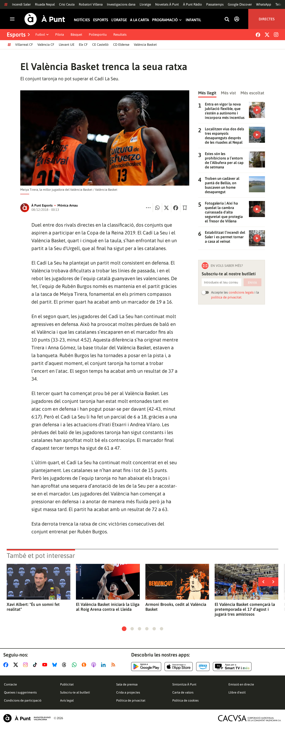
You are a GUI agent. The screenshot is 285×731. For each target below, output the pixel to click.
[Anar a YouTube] (45, 664)
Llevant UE (66, 44)
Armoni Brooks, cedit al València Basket (175, 607)
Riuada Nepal (45, 4)
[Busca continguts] (227, 20)
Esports (100, 20)
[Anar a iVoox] (85, 664)
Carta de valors (182, 692)
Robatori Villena (91, 4)
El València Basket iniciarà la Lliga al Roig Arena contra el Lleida (107, 607)
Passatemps (215, 4)
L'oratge (145, 4)
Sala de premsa (127, 684)
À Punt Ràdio (192, 4)
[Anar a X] (16, 664)
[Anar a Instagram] (26, 664)
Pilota (59, 34)
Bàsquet (76, 34)
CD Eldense (121, 44)
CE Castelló (100, 44)
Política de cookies (185, 700)
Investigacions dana (121, 4)
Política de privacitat (130, 700)
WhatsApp (263, 4)
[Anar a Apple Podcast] (94, 664)
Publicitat (67, 684)
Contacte (10, 684)
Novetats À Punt (167, 4)
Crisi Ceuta (67, 4)
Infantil (193, 20)
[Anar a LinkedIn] (104, 664)
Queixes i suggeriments (20, 692)
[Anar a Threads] (65, 664)
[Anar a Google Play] (146, 666)
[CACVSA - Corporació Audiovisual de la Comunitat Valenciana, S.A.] (250, 718)
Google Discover (240, 4)
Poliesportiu (98, 34)
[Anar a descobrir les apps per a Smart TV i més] (232, 666)
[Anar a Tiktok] (36, 664)
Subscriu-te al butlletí (75, 692)
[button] (124, 628)
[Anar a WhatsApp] (75, 664)
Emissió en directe (241, 684)
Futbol (40, 34)
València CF (45, 44)
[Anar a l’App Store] (179, 666)
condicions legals (241, 292)
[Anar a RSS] (114, 664)
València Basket (145, 44)
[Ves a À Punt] (44, 19)
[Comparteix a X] (166, 207)
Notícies (82, 20)
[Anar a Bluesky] (55, 664)
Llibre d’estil (237, 692)
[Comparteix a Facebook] (175, 207)
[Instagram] (276, 34)
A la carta (139, 20)
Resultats (119, 34)
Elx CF (83, 44)
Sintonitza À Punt (184, 684)
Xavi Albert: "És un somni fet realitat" (33, 607)
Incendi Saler (21, 4)
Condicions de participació (22, 700)
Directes (267, 19)
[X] (267, 35)
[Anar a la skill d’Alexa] (203, 666)
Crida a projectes (128, 692)
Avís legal (67, 700)
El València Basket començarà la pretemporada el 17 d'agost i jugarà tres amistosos (245, 609)
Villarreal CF (24, 44)
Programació (165, 20)
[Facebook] (258, 34)
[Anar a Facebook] (6, 664)
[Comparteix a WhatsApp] (157, 207)
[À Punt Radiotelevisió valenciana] (27, 718)
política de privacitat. (226, 297)
